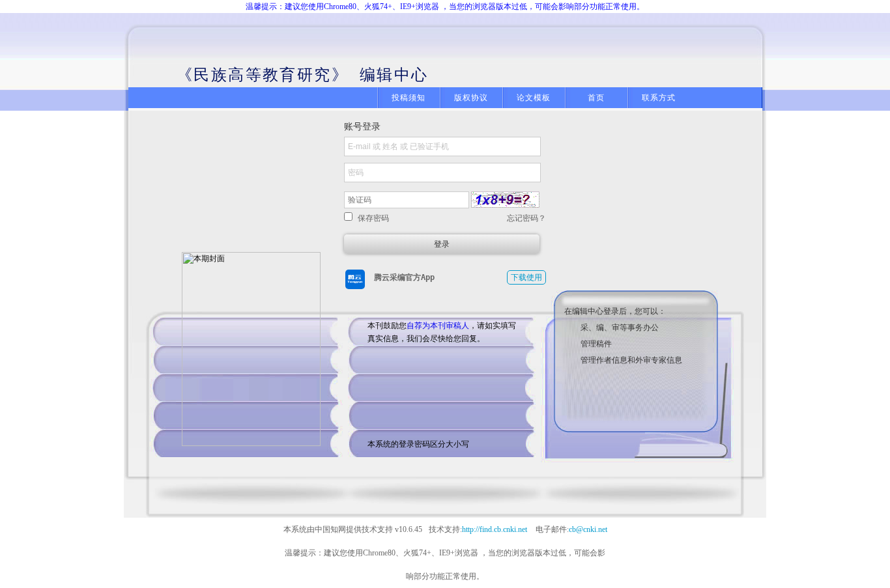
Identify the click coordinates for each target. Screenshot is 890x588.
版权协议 (471, 97)
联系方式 (659, 97)
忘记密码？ (526, 218)
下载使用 (526, 277)
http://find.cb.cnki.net (494, 529)
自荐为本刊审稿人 (438, 325)
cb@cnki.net (588, 529)
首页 (596, 97)
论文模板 (534, 97)
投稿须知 (409, 97)
